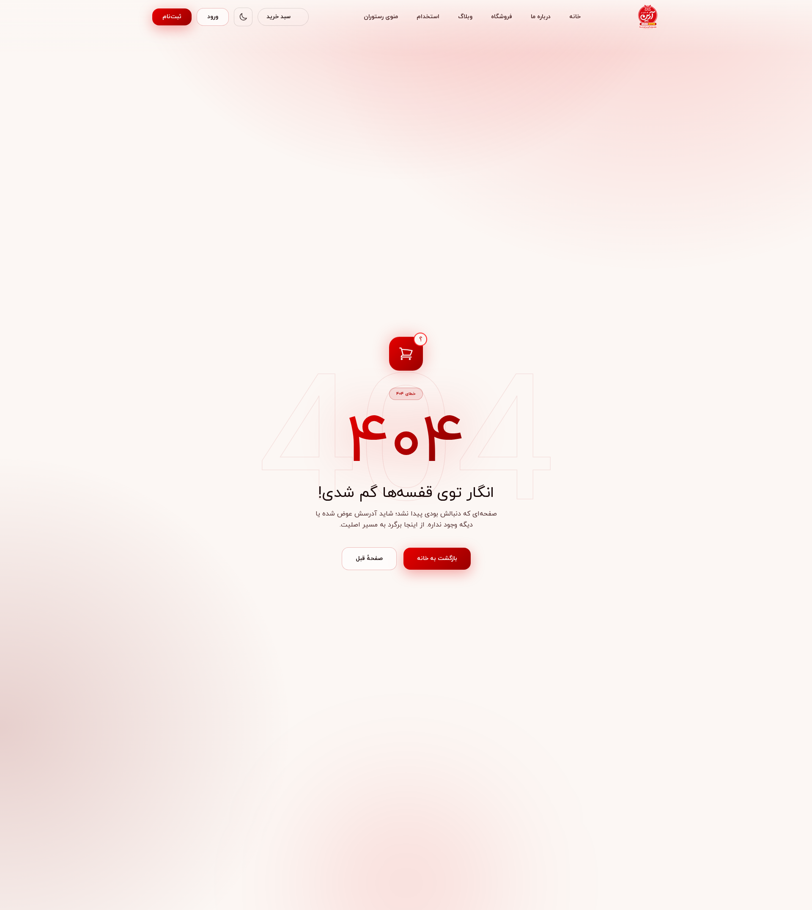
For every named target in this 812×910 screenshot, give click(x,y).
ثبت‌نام (171, 17)
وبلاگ (465, 17)
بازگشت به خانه (437, 558)
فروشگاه (501, 17)
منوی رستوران (381, 17)
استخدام (428, 17)
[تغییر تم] (243, 17)
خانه (575, 17)
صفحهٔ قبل (369, 558)
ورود (212, 17)
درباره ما (541, 17)
